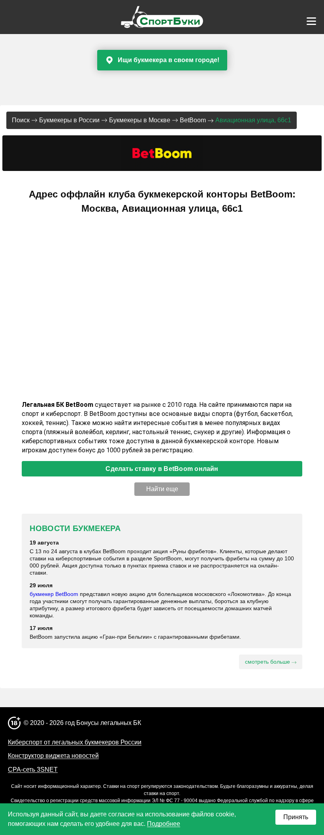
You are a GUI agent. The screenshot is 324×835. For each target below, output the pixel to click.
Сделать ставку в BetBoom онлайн (161, 468)
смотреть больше (268, 662)
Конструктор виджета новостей (53, 755)
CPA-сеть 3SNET (33, 769)
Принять (295, 817)
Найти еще (162, 489)
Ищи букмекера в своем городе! (168, 60)
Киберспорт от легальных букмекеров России (74, 742)
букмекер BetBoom (54, 594)
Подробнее (163, 823)
